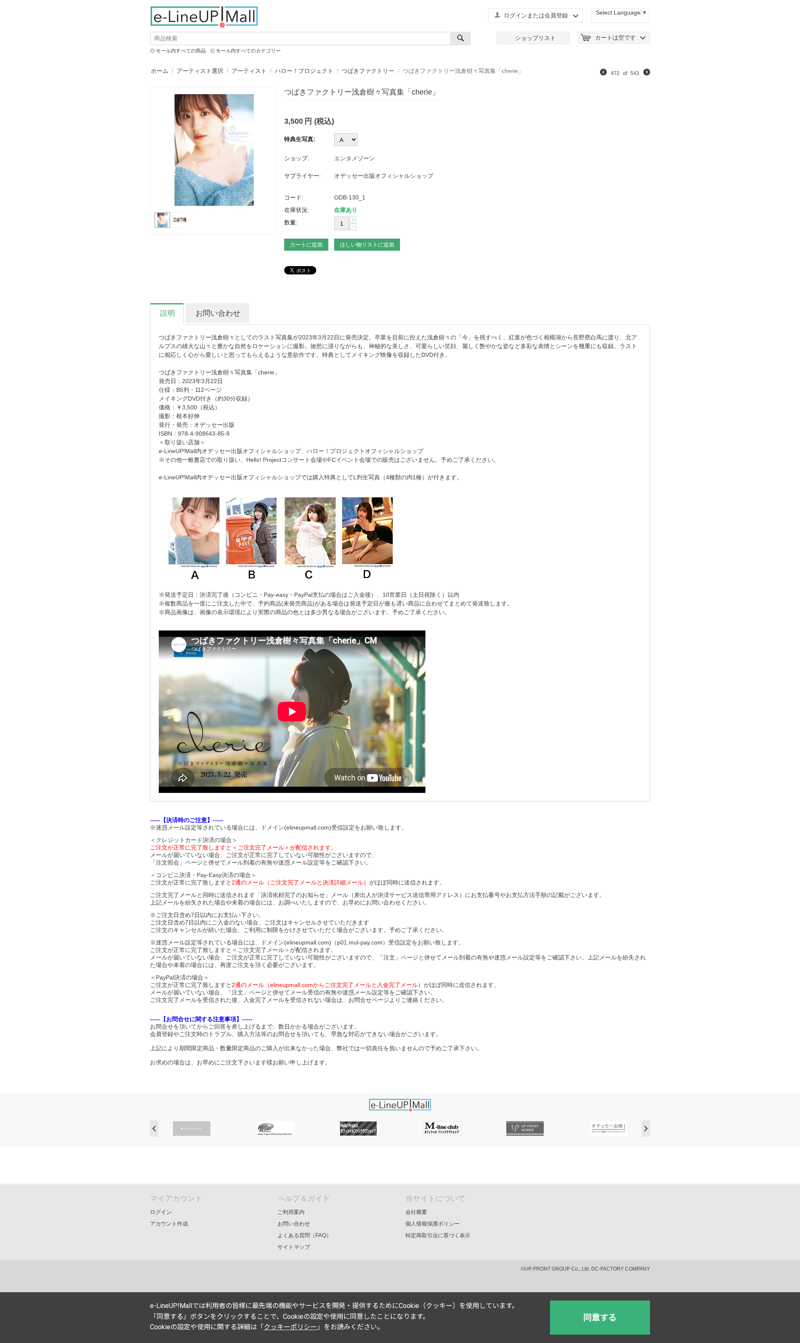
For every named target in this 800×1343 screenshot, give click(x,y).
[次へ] (646, 73)
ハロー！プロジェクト (304, 70)
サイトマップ (294, 1247)
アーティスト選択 (200, 70)
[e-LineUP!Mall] (204, 16)
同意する (600, 1318)
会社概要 (416, 1212)
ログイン (161, 1212)
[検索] (460, 38)
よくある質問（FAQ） (305, 1235)
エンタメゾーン (354, 158)
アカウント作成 (169, 1224)
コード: (293, 197)
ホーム (159, 70)
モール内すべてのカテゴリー (248, 51)
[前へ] (603, 73)
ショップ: (296, 158)
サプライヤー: (302, 175)
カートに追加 (306, 245)
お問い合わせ (294, 1224)
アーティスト (249, 70)
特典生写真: (299, 139)
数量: (291, 222)
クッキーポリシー (290, 1327)
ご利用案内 (291, 1212)
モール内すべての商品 (181, 51)
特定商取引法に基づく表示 (437, 1235)
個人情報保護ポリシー (432, 1224)
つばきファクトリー (368, 70)
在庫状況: (296, 210)
